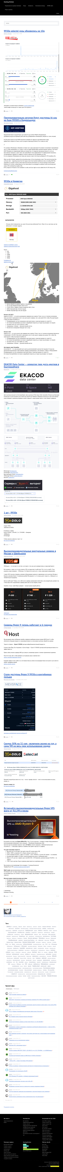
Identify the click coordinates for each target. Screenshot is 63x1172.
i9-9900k (54, 942)
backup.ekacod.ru (18, 476)
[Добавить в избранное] (9, 111)
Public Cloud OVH (21, 956)
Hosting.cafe (6, 1150)
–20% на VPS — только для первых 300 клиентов (20, 1060)
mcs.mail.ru (27, 950)
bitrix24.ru (45, 930)
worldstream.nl (15, 966)
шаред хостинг (31, 977)
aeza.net (35, 926)
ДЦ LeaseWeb (51, 970)
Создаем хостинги (8, 1158)
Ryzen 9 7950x (23, 958)
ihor (10, 944)
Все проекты (26, 1121)
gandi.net (20, 940)
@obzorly (11, 915)
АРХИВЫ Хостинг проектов (29, 1127)
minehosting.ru (41, 950)
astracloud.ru (8, 930)
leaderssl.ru (16, 948)
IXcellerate (40, 946)
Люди (24, 5)
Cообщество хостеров (28, 1128)
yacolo (29, 966)
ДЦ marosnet (10, 971)
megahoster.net (34, 950)
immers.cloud (19, 944)
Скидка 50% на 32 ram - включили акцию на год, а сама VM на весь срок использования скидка (30, 745)
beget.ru (40, 930)
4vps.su (20, 926)
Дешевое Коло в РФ (46, 1138)
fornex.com (53, 938)
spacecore (39, 960)
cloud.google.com (12, 932)
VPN (23, 964)
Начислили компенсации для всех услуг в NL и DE (20, 1081)
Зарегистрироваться (8, 1121)
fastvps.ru (9, 938)
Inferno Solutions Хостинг (10, 813)
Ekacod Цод (6, 369)
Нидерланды (52, 971)
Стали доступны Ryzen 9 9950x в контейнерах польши (28, 675)
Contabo (53, 932)
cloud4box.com (21, 932)
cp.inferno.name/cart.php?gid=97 (22, 867)
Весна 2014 (44, 1149)
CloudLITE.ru (34, 932)
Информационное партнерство (30, 1125)
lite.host (46, 948)
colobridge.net (47, 932)
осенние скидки (21, 973)
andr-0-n (10, 1079)
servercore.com (16, 960)
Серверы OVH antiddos (47, 1136)
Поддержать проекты (9, 1107)
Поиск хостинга (7, 1152)
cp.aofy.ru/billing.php (29, 105)
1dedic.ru (8, 926)
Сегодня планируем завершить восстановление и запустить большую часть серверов (29, 1091)
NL (42, 952)
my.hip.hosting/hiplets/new (10, 171)
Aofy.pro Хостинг (8, 33)
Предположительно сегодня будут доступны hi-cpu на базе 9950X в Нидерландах (30, 119)
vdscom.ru (13, 964)
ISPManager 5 (10, 946)
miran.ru (47, 950)
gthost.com (40, 940)
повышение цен (41, 974)
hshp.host (49, 942)
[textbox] (31, 23)
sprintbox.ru (53, 960)
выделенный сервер (13, 970)
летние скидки (41, 971)
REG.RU (54, 956)
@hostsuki (6, 915)
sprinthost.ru (9, 962)
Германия (21, 970)
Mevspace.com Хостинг (9, 679)
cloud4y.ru (28, 932)
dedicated (8, 936)
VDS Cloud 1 (45, 1125)
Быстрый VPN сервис (8, 1144)
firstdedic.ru (20, 938)
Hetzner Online (17, 942)
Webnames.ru (44, 964)
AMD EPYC (54, 926)
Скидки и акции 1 (8, 1146)
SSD (14, 962)
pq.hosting (48, 954)
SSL (17, 962)
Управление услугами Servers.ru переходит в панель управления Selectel (26, 1086)
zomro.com (43, 966)
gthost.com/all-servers (9, 664)
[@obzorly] (7, 911)
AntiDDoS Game (50, 928)
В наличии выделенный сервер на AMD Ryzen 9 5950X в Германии (25, 1055)
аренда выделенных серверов (14, 968)
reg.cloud (49, 956)
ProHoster (54, 954)
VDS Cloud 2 (45, 1127)
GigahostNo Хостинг (8, 184)
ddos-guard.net (51, 934)
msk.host (53, 950)
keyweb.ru (49, 946)
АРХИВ (18, 916)
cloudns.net (40, 932)
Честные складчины (46, 1135)
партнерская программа (31, 973)
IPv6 (49, 944)
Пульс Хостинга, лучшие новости (11, 1155)
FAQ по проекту (8, 9)
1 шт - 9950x (10, 512)
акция (49, 966)
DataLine (36, 934)
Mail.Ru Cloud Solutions (12, 950)
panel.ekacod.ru (14, 472)
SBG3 (33, 958)
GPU (36, 940)
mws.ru (12, 952)
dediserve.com (15, 936)
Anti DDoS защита (24, 928)
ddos (40, 934)
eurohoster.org (46, 936)
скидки (28, 976)
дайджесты (23, 916)
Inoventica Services (37, 944)
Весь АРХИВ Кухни (27, 1150)
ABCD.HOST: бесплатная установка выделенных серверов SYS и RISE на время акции (29, 999)
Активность (30, 5)
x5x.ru (21, 966)
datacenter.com (29, 934)
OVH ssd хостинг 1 (46, 1130)
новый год (14, 974)
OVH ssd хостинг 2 (46, 1132)
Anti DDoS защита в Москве (35, 928)
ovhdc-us (27, 954)
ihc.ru (7, 944)
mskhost (8, 952)
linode (35, 948)
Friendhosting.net (12, 940)
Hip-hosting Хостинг (8, 123)
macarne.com (52, 948)
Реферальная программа (11, 975)
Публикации (16, 988)
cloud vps (55, 930)
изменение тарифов (18, 971)
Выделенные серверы (49, 968)
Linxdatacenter (41, 948)
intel (43, 944)
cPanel (22, 934)
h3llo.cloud (46, 940)
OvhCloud (8, 954)
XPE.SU (25, 966)
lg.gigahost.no (7, 260)
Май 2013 (44, 1150)
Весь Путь (44, 1144)
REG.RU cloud (10, 958)
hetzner (52, 940)
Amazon (39, 926)
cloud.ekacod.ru (19, 474)
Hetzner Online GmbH (28, 942)
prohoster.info (9, 956)
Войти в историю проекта (28, 1130)
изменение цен (27, 971)
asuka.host (14, 930)
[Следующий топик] (60, 16)
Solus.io (34, 960)
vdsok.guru (6, 613)
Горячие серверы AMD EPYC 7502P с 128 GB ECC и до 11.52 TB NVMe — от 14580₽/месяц (30, 1050)
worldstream (52, 964)
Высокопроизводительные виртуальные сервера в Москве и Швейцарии (30, 552)
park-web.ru (33, 954)
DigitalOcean (22, 936)
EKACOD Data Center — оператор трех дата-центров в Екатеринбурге (31, 365)
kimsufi (54, 946)
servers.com (29, 960)
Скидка (24, 976)
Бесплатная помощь (40, 5)
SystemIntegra (32, 962)
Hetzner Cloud (10, 942)
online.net (51, 952)
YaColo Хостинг (7, 515)
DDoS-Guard (44, 934)
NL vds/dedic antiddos (47, 1128)
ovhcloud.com (15, 954)
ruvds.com (16, 958)
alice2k (6, 111)
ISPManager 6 (17, 946)
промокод (48, 974)
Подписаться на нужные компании (13, 5)
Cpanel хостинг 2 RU (46, 1124)
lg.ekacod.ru (11, 477)
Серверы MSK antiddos (47, 1139)
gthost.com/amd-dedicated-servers (12, 657)
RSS (11, 1100)
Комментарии (9, 988)
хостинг (43, 976)
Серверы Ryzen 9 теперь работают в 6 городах (28, 624)
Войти (57, 13)
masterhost (21, 950)
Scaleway (38, 958)
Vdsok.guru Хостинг (8, 556)
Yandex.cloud (36, 966)
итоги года (34, 971)
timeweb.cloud (52, 962)
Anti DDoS (17, 928)
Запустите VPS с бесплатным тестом (17, 1045)
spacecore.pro (46, 960)
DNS (27, 936)
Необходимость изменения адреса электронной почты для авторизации (26, 1096)
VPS (26, 964)
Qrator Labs (28, 956)
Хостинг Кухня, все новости (10, 1154)
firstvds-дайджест (33, 938)
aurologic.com (21, 930)
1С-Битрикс (15, 926)
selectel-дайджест (52, 958)
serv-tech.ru (9, 960)
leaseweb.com (29, 948)
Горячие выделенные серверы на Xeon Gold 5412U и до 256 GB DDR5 (26, 1021)
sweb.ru (26, 962)
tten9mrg (11, 1069)
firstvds (25, 938)
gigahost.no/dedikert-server (11, 244)
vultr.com (30, 964)
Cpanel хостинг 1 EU (46, 1122)
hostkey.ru (44, 942)
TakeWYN (39, 962)
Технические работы (36, 975)
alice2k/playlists (18, 915)
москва (46, 971)
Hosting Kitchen (9, 2)
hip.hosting (38, 942)
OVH (55, 952)
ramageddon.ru (42, 956)
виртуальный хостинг (27, 968)
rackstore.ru (35, 956)
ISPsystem (24, 946)
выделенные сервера (37, 968)
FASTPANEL (53, 936)
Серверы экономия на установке (11, 1157)
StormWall (21, 962)
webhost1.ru (36, 964)
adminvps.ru (29, 926)
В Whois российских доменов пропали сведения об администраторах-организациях (29, 1066)
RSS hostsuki (7, 916)
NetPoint (34, 952)
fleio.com (48, 938)
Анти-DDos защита (46, 1121)
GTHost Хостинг (7, 627)
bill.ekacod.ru (13, 471)
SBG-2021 (29, 958)
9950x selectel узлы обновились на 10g (24, 30)
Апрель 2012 (45, 1154)
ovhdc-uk (22, 954)
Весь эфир (7, 1100)
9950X (24, 926)
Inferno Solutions (27, 944)
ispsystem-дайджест (32, 946)
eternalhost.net (38, 936)
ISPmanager (54, 944)
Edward (10, 997)
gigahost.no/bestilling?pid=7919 (12, 246)
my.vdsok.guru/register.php (10, 614)
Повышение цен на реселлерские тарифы (19, 1040)
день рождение (28, 970)
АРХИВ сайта (50, 5)
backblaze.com (29, 930)
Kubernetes (9, 948)
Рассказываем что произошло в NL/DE (18, 1071)
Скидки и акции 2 (8, 1147)
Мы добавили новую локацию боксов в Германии (20, 1016)
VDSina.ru (19, 964)
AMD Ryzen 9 (11, 928)
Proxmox (15, 956)
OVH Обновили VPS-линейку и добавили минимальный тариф (23, 1076)
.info (58, 1165)
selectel (44, 958)
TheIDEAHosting (45, 962)
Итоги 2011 (44, 1155)
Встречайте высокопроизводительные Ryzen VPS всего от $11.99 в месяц (29, 809)
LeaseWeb (22, 948)
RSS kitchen (13, 916)
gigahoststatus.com (9, 262)
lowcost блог (7, 1149)
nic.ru (39, 952)
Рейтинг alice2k (26, 1124)
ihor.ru (13, 944)
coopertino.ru (17, 934)
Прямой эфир (10, 986)
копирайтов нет (55, 1162)
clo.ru (50, 930)
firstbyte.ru (14, 938)
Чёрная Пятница (52, 976)
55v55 (58, 1163)
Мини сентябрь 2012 (46, 1152)
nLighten (45, 952)
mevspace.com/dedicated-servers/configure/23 (15, 733)
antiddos (44, 928)
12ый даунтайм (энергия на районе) (17, 994)
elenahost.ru (31, 936)
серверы (20, 975)
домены (45, 970)
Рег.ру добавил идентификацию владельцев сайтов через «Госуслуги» (25, 1011)
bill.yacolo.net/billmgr (9, 540)
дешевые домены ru (37, 970)
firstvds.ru (42, 938)
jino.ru (44, 946)
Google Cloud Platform (29, 940)
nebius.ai (29, 952)
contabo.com (10, 934)
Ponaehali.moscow (41, 954)
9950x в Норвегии (13, 181)
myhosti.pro (18, 952)
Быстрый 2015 (45, 1147)
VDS (9, 964)
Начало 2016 (45, 1146)
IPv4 (46, 944)
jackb (10, 1009)
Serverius (23, 960)
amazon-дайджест (46, 926)
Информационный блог (28, 1122)
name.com (24, 952)
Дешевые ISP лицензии (47, 1133)
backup (35, 930)
